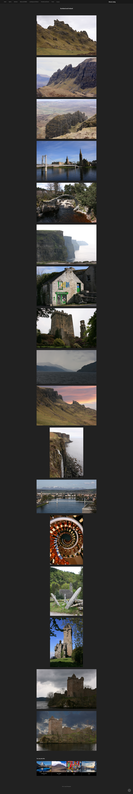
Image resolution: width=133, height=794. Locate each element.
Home (5, 1)
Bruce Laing (112, 2)
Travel (53, 1)
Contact (58, 1)
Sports (10, 1)
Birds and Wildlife (23, 1)
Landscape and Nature (33, 1)
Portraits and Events (45, 1)
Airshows (16, 1)
